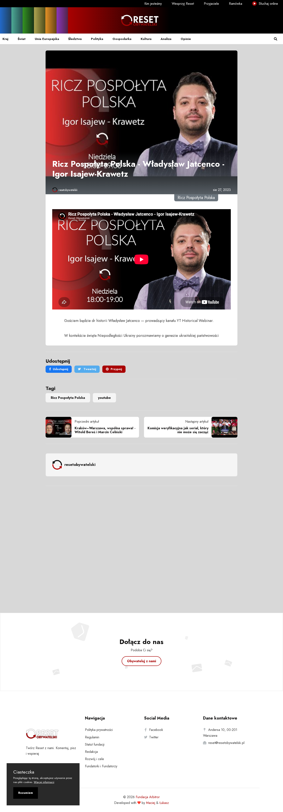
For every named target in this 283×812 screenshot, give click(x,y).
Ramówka (235, 3)
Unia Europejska (47, 39)
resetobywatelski (67, 190)
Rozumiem (25, 793)
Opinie (186, 39)
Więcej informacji (44, 782)
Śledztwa (75, 39)
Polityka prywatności (99, 729)
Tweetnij (89, 369)
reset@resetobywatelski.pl (226, 742)
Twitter (153, 737)
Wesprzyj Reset (183, 3)
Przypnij (116, 369)
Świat (21, 39)
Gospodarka (121, 39)
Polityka (97, 39)
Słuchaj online (268, 3)
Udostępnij (60, 369)
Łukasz (164, 802)
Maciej (150, 802)
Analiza (166, 39)
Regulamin (92, 737)
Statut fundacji (94, 744)
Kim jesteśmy (153, 3)
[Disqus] (141, 544)
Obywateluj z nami (141, 661)
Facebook (156, 729)
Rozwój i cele (94, 759)
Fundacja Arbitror (148, 797)
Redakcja (91, 751)
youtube (104, 397)
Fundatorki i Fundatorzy (101, 766)
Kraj (5, 39)
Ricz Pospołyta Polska (68, 397)
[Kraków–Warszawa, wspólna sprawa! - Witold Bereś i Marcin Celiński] (60, 427)
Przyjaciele (211, 3)
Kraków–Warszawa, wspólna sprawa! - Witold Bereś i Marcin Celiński (105, 430)
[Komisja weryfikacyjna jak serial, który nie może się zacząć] (222, 427)
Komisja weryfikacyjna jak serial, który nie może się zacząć (178, 430)
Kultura (146, 39)
